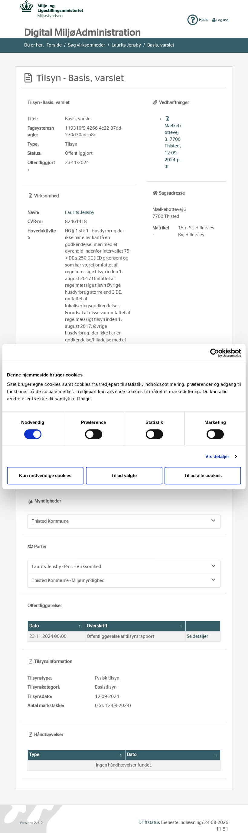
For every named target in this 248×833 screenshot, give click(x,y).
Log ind (222, 20)
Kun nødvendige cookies (45, 475)
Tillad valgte (124, 475)
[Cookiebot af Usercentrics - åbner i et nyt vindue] (214, 352)
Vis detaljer (217, 456)
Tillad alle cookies (203, 475)
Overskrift (97, 626)
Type (34, 754)
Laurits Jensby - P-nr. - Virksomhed (66, 566)
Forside (54, 45)
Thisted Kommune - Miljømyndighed (68, 580)
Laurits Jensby (126, 45)
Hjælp (203, 19)
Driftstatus (149, 822)
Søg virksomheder (86, 45)
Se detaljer (197, 636)
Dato (34, 626)
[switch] (93, 434)
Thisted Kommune (50, 521)
